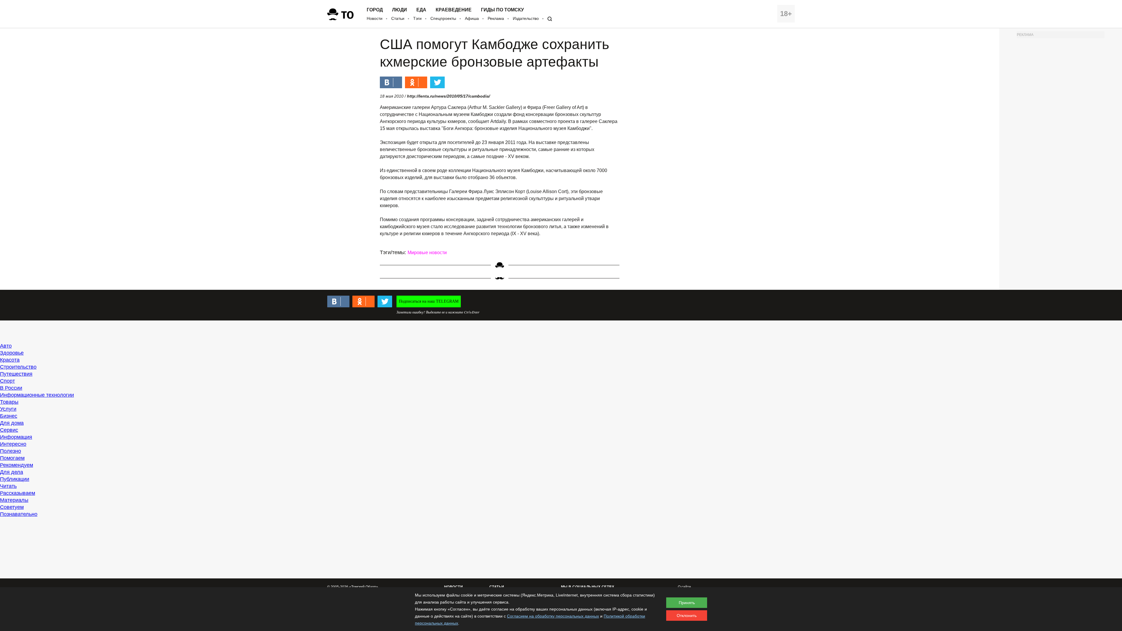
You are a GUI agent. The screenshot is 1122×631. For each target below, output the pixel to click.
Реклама (496, 18)
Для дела (11, 472)
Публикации (14, 479)
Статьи (397, 18)
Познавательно (18, 514)
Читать (8, 486)
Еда (421, 10)
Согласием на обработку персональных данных (553, 616)
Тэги (417, 18)
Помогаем (12, 458)
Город (375, 10)
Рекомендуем (16, 465)
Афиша (472, 18)
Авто (6, 346)
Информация (16, 437)
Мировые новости (427, 252)
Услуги (8, 409)
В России (11, 388)
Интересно (13, 444)
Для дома (12, 423)
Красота (10, 360)
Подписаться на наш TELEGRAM (428, 301)
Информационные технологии (37, 395)
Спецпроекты (443, 18)
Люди (399, 10)
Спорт (7, 381)
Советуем (12, 507)
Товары (9, 402)
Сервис (9, 430)
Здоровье (12, 353)
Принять (687, 602)
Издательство (526, 18)
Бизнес (8, 416)
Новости (374, 18)
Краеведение (454, 10)
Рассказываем (17, 493)
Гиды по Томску (502, 10)
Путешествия (16, 374)
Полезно (10, 451)
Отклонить (687, 615)
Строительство (18, 367)
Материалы (14, 500)
